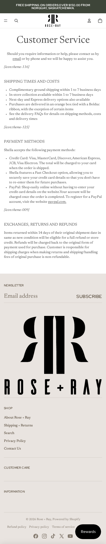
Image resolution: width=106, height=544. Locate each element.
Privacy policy (39, 527)
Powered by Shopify (66, 519)
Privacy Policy (15, 441)
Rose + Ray (44, 519)
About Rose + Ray (17, 418)
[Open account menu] (89, 20)
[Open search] (16, 20)
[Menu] (5, 20)
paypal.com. (57, 202)
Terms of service (63, 527)
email (17, 59)
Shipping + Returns (18, 425)
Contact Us (12, 449)
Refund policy (16, 527)
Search (9, 433)
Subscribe (89, 296)
